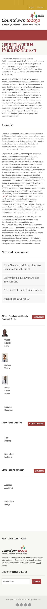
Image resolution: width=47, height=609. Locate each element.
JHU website (39, 471)
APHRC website (39, 317)
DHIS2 (5, 196)
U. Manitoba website (36, 424)
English (31, 7)
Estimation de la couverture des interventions (21, 279)
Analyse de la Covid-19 (16, 298)
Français (40, 7)
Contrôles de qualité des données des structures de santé (22, 267)
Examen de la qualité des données (23, 290)
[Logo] (21, 19)
